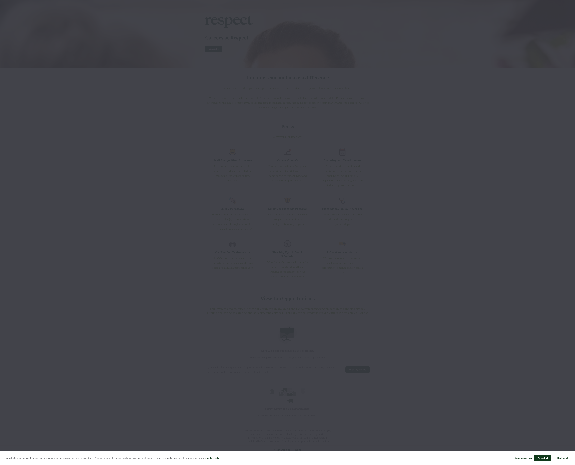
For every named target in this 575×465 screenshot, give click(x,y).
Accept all (543, 458)
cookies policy (213, 458)
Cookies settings (523, 458)
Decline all (562, 458)
